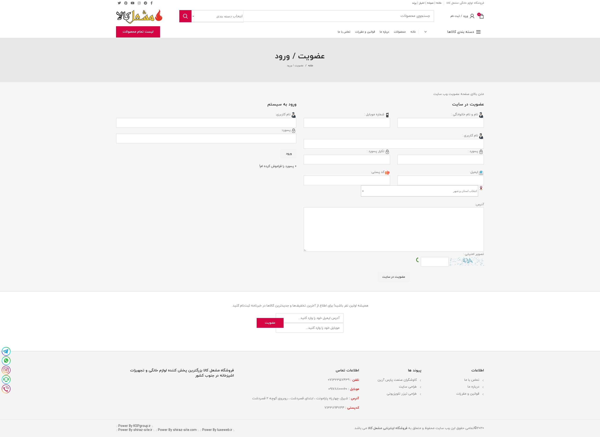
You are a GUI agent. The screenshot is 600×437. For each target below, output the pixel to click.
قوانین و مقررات (467, 394)
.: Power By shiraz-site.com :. (177, 430)
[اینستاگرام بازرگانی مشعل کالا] (6, 369)
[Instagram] (139, 3)
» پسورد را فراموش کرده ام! (277, 166)
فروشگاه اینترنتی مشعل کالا (387, 428)
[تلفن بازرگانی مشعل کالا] (6, 388)
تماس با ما (471, 380)
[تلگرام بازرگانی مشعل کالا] (6, 350)
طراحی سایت (408, 387)
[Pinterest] (126, 3)
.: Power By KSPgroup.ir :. (134, 426)
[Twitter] (119, 3)
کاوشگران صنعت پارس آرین (397, 380)
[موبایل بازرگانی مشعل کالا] (6, 378)
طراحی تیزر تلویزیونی (402, 394)
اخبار (421, 3)
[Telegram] (145, 3)
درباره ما (473, 387)
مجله (430, 3)
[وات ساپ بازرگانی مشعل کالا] (6, 360)
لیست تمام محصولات (138, 32)
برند (414, 3)
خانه (439, 3)
